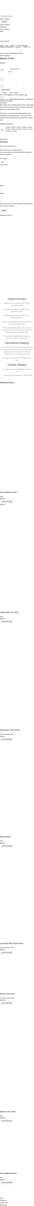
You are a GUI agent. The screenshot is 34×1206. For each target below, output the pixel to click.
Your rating (4, 158)
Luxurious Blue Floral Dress (11, 943)
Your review (4, 164)
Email (2, 193)
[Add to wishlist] (11, 489)
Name (2, 185)
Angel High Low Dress (9, 612)
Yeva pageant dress (8, 1173)
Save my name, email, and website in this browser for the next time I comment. (16, 205)
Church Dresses (9, 53)
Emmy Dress (5, 837)
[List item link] (17, 1192)
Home (2, 53)
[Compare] (2, 489)
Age (2, 69)
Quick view (7, 489)
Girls (25, 95)
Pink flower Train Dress (10, 730)
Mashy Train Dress (8, 1112)
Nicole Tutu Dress (7, 994)
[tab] (17, 99)
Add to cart (5, 89)
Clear (10, 71)
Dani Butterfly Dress (8, 492)
